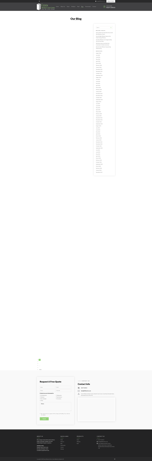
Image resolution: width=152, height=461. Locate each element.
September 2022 (99, 148)
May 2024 (98, 107)
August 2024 (98, 101)
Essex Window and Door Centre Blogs (46, 47)
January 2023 (98, 140)
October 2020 (99, 162)
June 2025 (98, 81)
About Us (62, 441)
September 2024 (99, 99)
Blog (61, 443)
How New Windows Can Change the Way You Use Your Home (104, 40)
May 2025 (98, 83)
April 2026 (98, 61)
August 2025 (98, 77)
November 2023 (99, 119)
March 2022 (98, 158)
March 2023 (98, 135)
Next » (40, 369)
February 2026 (99, 65)
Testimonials (63, 445)
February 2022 (99, 160)
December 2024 (99, 93)
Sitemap (62, 449)
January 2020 (98, 170)
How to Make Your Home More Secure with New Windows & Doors (104, 33)
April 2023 (98, 133)
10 (39, 367)
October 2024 (99, 97)
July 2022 (98, 150)
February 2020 (99, 168)
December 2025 (99, 69)
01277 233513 (110, 7)
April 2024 (98, 109)
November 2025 (99, 71)
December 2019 (99, 172)
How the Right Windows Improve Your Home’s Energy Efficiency (103, 37)
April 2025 (98, 85)
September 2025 (99, 75)
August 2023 (98, 125)
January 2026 (98, 67)
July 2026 (98, 55)
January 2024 (98, 115)
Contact (62, 447)
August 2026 (98, 53)
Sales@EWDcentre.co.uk (86, 390)
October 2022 (99, 146)
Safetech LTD (61, 459)
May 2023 (98, 131)
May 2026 (98, 59)
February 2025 (99, 89)
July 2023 (98, 127)
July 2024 (98, 103)
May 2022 (98, 154)
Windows (78, 441)
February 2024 (99, 113)
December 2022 (99, 142)
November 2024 (99, 95)
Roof (78, 443)
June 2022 (98, 152)
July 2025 (98, 79)
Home (62, 439)
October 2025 (99, 73)
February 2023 (99, 137)
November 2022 (99, 144)
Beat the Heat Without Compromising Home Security (103, 47)
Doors (78, 439)
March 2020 (98, 166)
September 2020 (99, 164)
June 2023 (98, 129)
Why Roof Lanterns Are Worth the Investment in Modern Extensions (102, 44)
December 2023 (99, 117)
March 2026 (98, 63)
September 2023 (99, 123)
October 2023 (99, 121)
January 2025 (98, 91)
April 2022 (98, 156)
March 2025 (98, 87)
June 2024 (98, 105)
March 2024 (98, 111)
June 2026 (98, 57)
